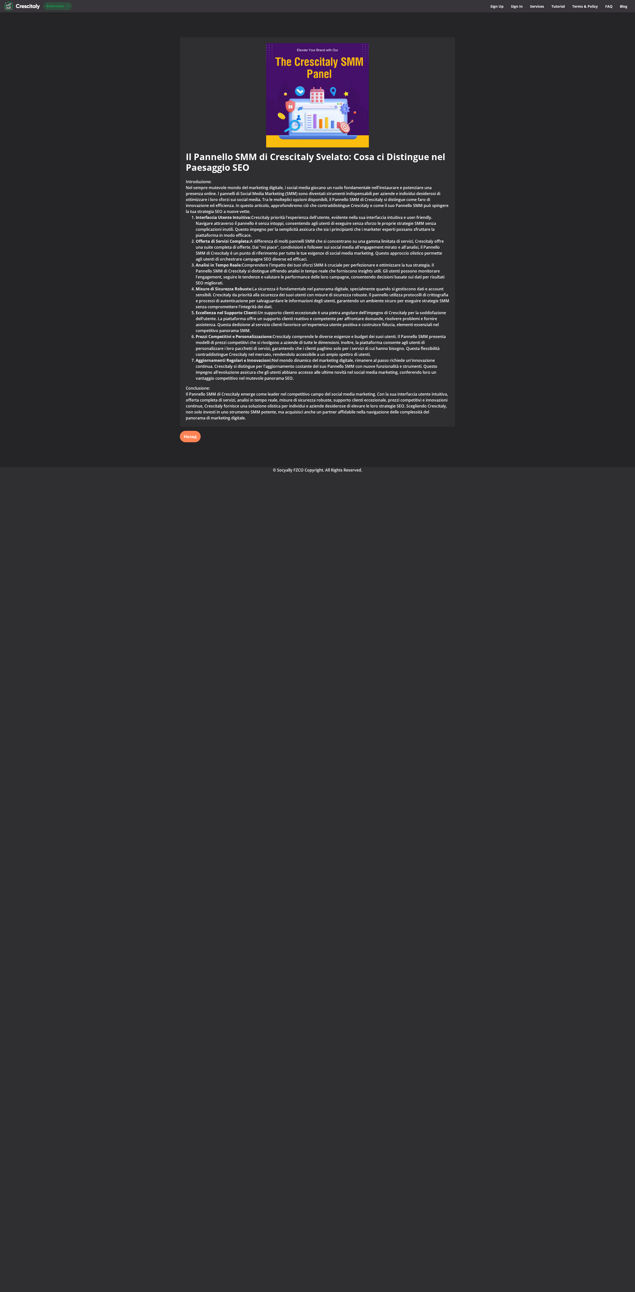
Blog (623, 6)
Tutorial (558, 6)
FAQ (608, 6)
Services (537, 6)
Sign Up (497, 6)
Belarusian (55, 6)
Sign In (517, 6)
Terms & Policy (585, 6)
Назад (190, 436)
